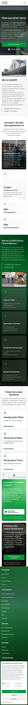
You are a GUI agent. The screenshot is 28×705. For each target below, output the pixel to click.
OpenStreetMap (14, 477)
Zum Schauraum (8, 448)
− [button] (3, 477)
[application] (14, 475)
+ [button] (3, 475)
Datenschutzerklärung (7, 702)
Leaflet (9, 477)
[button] (14, 475)
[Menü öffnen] (25, 3)
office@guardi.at (9, 426)
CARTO (24, 477)
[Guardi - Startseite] (4, 2)
